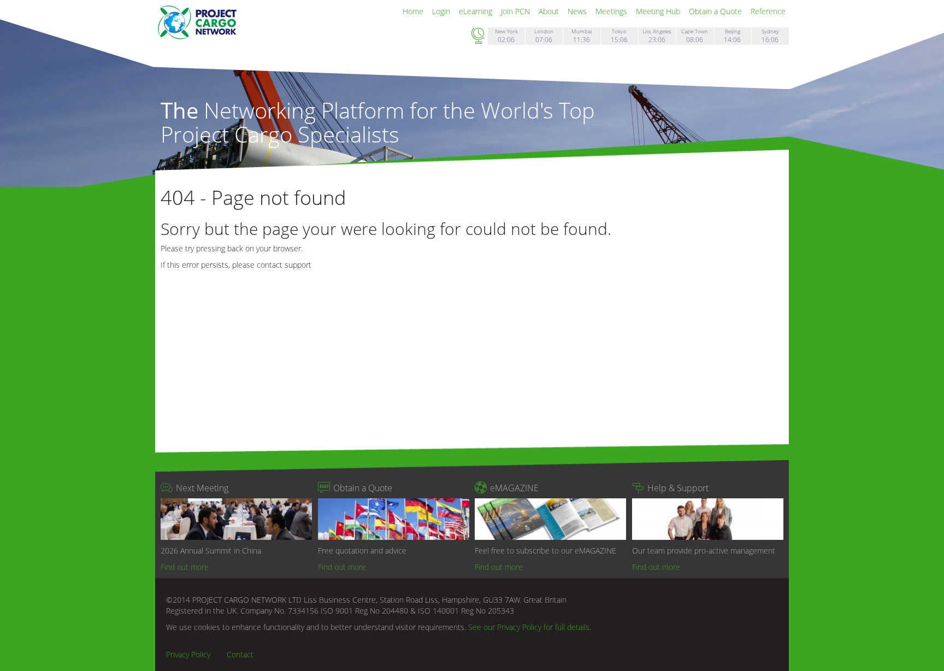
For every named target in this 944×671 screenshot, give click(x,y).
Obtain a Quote (716, 11)
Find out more (185, 567)
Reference (768, 11)
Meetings (612, 11)
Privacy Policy (188, 654)
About (550, 11)
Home (414, 11)
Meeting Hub (659, 11)
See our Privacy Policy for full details (528, 627)
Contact (240, 654)
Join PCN (516, 11)
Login (442, 11)
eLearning (476, 11)
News (578, 11)
